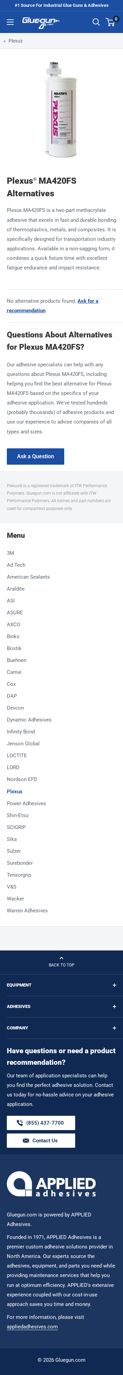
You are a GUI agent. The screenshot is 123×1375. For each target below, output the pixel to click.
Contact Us (45, 1141)
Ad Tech (16, 565)
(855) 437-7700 (45, 1125)
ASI (11, 601)
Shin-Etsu (17, 815)
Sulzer (14, 851)
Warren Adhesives (27, 911)
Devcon (15, 708)
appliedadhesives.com (32, 1327)
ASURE (15, 613)
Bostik (14, 648)
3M (10, 553)
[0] (110, 22)
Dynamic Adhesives (29, 720)
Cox (11, 684)
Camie (14, 672)
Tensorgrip (19, 875)
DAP (12, 696)
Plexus (16, 41)
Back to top (61, 965)
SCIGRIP (16, 827)
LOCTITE (17, 755)
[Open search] (96, 22)
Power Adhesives (26, 803)
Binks (13, 636)
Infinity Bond (21, 732)
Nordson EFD (22, 779)
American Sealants (28, 577)
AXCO (13, 625)
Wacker (15, 899)
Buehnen (16, 660)
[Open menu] (10, 22)
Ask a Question (35, 456)
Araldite (16, 589)
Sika (12, 839)
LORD (13, 767)
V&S (11, 887)
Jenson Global (23, 744)
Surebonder (20, 863)
